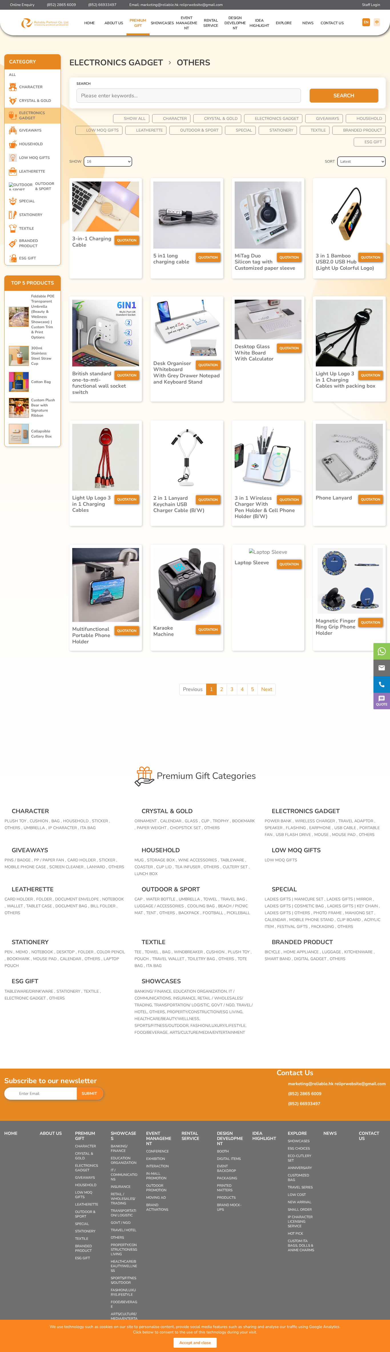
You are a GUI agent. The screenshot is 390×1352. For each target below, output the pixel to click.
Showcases (162, 23)
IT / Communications (124, 1175)
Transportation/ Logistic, (182, 1005)
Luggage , (332, 952)
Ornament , (146, 821)
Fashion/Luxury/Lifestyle (123, 1292)
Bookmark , (19, 959)
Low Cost (297, 1194)
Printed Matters (224, 1187)
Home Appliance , (302, 952)
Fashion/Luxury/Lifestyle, (218, 1025)
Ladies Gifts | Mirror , (350, 899)
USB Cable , (346, 828)
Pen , (9, 952)
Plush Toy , (16, 821)
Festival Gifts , (293, 926)
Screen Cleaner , (67, 867)
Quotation (126, 240)
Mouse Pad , (344, 834)
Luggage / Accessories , (160, 906)
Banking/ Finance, (153, 991)
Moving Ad (156, 1197)
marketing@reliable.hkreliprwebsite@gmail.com (181, 4)
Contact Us (332, 23)
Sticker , (101, 821)
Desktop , (67, 952)
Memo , (23, 952)
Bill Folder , (104, 906)
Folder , (45, 899)
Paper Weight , (152, 828)
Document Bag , (72, 906)
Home (89, 23)
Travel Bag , (234, 899)
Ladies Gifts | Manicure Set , (295, 899)
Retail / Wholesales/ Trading (123, 1199)
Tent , (152, 913)
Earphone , (321, 828)
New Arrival (299, 1202)
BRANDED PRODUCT (362, 130)
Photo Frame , (328, 913)
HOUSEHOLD (369, 118)
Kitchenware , (359, 952)
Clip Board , (350, 919)
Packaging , (323, 926)
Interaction (157, 1166)
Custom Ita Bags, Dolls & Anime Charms (301, 1245)
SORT (330, 161)
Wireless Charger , (316, 821)
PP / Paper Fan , (50, 860)
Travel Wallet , (169, 959)
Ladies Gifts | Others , (288, 913)
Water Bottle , (161, 899)
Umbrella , (35, 828)
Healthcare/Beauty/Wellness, (167, 1018)
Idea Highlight (259, 23)
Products (226, 1197)
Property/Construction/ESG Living (124, 1249)
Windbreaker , (189, 952)
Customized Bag (298, 1177)
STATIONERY (281, 130)
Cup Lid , (165, 867)
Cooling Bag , (202, 906)
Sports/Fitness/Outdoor (123, 1280)
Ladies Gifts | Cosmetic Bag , (295, 906)
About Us (113, 23)
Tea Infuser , (188, 867)
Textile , (92, 991)
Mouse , (322, 834)
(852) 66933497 (102, 4)
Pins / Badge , (19, 860)
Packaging (227, 1178)
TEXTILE (318, 130)
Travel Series (300, 1187)
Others (212, 828)
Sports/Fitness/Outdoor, (162, 1025)
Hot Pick (295, 1233)
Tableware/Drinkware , (30, 991)
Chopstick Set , (186, 828)
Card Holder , (82, 860)
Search (343, 95)
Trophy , (222, 821)
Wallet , (16, 906)
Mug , (140, 860)
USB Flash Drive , (294, 834)
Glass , (192, 821)
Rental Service (210, 23)
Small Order (300, 1209)
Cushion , (40, 821)
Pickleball (238, 913)
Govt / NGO (120, 1222)
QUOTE (381, 704)
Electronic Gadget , (26, 998)
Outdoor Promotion (156, 1187)
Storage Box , (162, 860)
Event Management (186, 23)
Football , (214, 913)
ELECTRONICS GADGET (277, 118)
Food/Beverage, (152, 1032)
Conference (157, 1151)
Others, (158, 1012)
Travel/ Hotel (123, 1230)
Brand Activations (157, 1207)
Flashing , (297, 828)
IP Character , (63, 828)
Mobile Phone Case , (26, 867)
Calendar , (171, 821)
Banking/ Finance (119, 1148)
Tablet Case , (40, 906)
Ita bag (88, 828)
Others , (13, 828)
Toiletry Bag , (202, 959)
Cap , (139, 899)
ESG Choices (299, 1148)
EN (366, 22)
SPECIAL (244, 130)
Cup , (206, 821)
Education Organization (123, 1160)
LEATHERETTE (149, 130)
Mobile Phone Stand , (312, 919)
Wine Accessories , (198, 860)
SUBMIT (89, 1093)
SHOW (75, 161)
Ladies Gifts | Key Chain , (353, 906)
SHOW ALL (135, 118)
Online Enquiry (22, 4)
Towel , (211, 899)
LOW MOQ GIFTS (102, 130)
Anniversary (300, 1168)
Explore (284, 23)
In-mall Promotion (156, 1175)
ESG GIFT (373, 142)
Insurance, (185, 998)
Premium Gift (138, 23)
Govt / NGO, (223, 1005)
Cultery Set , (236, 867)
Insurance (120, 1186)
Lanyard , (97, 867)
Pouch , (142, 959)
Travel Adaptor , (356, 821)
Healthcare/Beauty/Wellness (124, 1266)
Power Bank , (279, 821)
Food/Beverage (124, 1304)
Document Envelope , (78, 899)
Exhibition (155, 1158)
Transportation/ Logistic (123, 1213)
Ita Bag (154, 965)
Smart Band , (279, 959)
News (307, 23)
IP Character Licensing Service (300, 1221)
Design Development (235, 23)
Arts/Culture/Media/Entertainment (207, 1032)
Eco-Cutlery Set (299, 1158)
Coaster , (144, 867)
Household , (77, 821)
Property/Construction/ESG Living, (205, 1012)
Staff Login (371, 4)
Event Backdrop (226, 1168)
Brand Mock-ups (229, 1207)
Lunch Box (146, 874)
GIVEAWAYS (327, 118)
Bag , (56, 821)
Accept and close (195, 1342)
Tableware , (233, 860)
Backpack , (189, 913)
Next (266, 689)
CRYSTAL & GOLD (221, 118)
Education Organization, (201, 991)
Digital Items (229, 1158)
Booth (223, 1151)
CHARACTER (175, 118)
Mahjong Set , (360, 913)
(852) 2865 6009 (61, 4)
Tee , (138, 952)
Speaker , (274, 828)
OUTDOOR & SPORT (199, 130)
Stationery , (69, 991)
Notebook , (43, 952)
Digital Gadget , (311, 959)
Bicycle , (273, 952)
